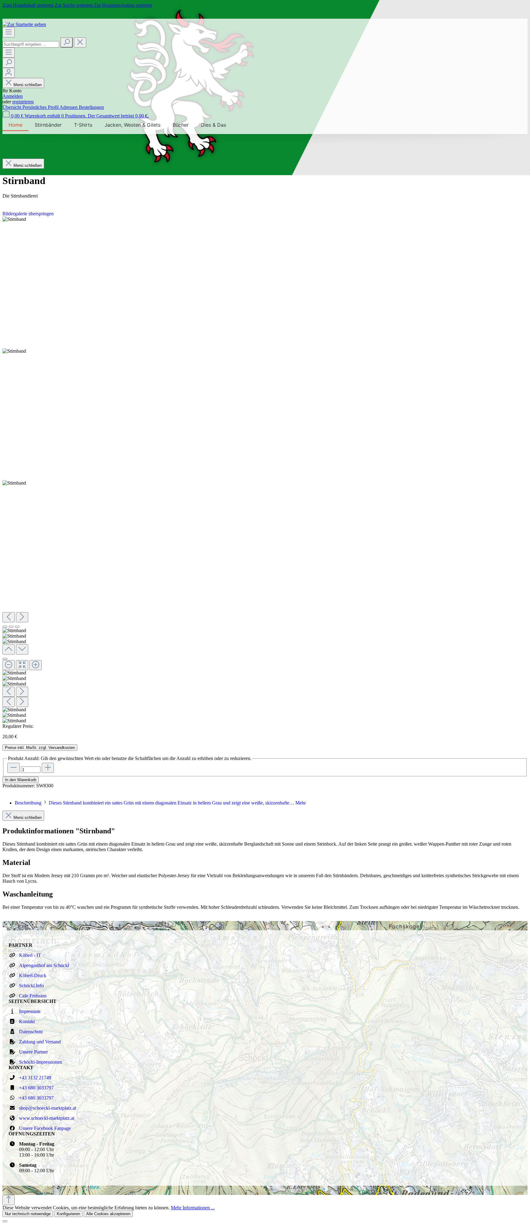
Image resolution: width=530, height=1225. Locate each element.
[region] (265, 470)
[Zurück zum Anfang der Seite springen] (8, 1200)
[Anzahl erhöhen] (48, 768)
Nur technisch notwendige (28, 1214)
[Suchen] (66, 42)
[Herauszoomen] (8, 665)
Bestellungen (91, 107)
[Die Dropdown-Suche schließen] (80, 42)
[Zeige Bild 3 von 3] (17, 627)
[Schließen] (4, 659)
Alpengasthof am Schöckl (44, 965)
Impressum (29, 1011)
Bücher (181, 125)
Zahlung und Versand (40, 1041)
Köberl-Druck (32, 975)
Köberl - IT (30, 955)
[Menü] (8, 32)
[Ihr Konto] (8, 73)
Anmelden (12, 96)
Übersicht (12, 107)
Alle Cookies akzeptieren (108, 1214)
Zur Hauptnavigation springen (123, 5)
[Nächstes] (22, 617)
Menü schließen (27, 85)
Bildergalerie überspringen (28, 213)
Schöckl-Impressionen (40, 1062)
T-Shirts (83, 125)
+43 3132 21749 (35, 1077)
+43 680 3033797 (36, 1087)
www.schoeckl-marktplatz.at (46, 1118)
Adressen (69, 107)
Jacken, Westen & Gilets (132, 125)
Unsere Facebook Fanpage (45, 1128)
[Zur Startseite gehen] (24, 24)
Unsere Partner (33, 1051)
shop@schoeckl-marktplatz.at (47, 1108)
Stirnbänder (48, 125)
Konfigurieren (68, 1214)
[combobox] (30, 44)
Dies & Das (213, 125)
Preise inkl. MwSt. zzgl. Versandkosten (40, 747)
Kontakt (27, 1021)
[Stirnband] (14, 219)
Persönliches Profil (41, 107)
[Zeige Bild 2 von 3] (11, 627)
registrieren (23, 101)
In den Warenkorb (20, 780)
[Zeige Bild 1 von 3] (4, 627)
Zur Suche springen (74, 5)
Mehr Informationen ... (193, 1207)
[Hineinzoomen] (35, 665)
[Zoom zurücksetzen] (22, 665)
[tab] (160, 802)
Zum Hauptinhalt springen (28, 5)
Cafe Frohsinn (33, 995)
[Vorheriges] (8, 617)
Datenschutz (31, 1031)
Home (15, 125)
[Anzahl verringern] (13, 768)
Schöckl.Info (31, 985)
